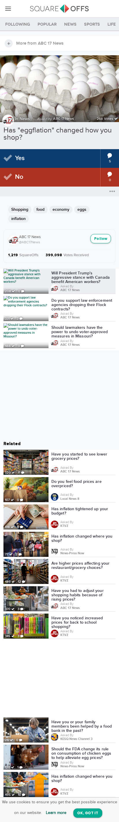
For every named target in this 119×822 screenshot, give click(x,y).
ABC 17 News (30, 237)
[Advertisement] (59, 679)
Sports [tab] (92, 24)
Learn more (56, 812)
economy (61, 209)
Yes (20, 158)
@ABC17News (29, 242)
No (19, 177)
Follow (100, 239)
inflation (18, 218)
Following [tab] (17, 24)
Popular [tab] (47, 24)
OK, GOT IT (87, 813)
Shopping (19, 209)
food (40, 209)
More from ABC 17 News (40, 43)
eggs (81, 209)
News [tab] (70, 24)
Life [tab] (111, 24)
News (25, 119)
